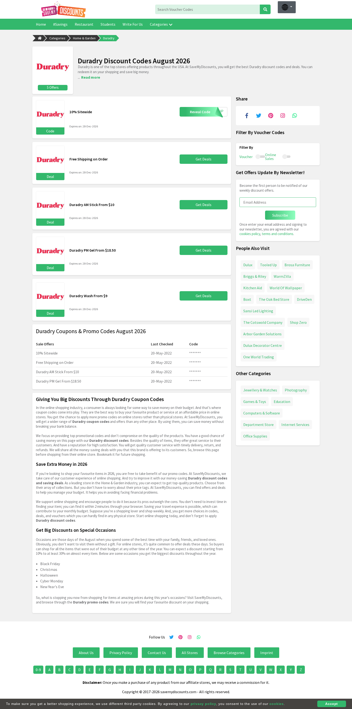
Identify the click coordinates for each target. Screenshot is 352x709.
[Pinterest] (270, 115)
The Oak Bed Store (274, 299)
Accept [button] (331, 704)
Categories (159, 24)
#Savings (60, 24)
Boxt (247, 299)
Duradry (108, 38)
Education (282, 401)
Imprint (266, 652)
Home (41, 24)
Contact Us (157, 652)
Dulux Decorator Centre (262, 345)
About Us (86, 652)
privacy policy (203, 704)
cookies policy (249, 233)
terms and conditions (277, 233)
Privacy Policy (120, 652)
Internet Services (295, 424)
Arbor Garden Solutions (262, 333)
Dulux (247, 264)
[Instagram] (282, 115)
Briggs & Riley (254, 276)
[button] (287, 7)
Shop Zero (298, 322)
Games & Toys (254, 401)
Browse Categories (229, 652)
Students (108, 24)
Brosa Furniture (297, 264)
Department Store (258, 424)
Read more (90, 77)
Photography (296, 389)
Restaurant (84, 24)
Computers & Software (261, 412)
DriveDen (304, 299)
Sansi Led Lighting (258, 310)
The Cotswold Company (262, 322)
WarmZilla (282, 276)
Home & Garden (84, 38)
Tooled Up (268, 264)
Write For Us (133, 24)
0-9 (38, 669)
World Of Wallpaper (286, 287)
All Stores (190, 652)
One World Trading (258, 356)
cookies (276, 704)
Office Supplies (255, 435)
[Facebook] (246, 115)
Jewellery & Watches (260, 389)
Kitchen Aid (252, 287)
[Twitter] (258, 115)
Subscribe (280, 215)
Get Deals (203, 159)
